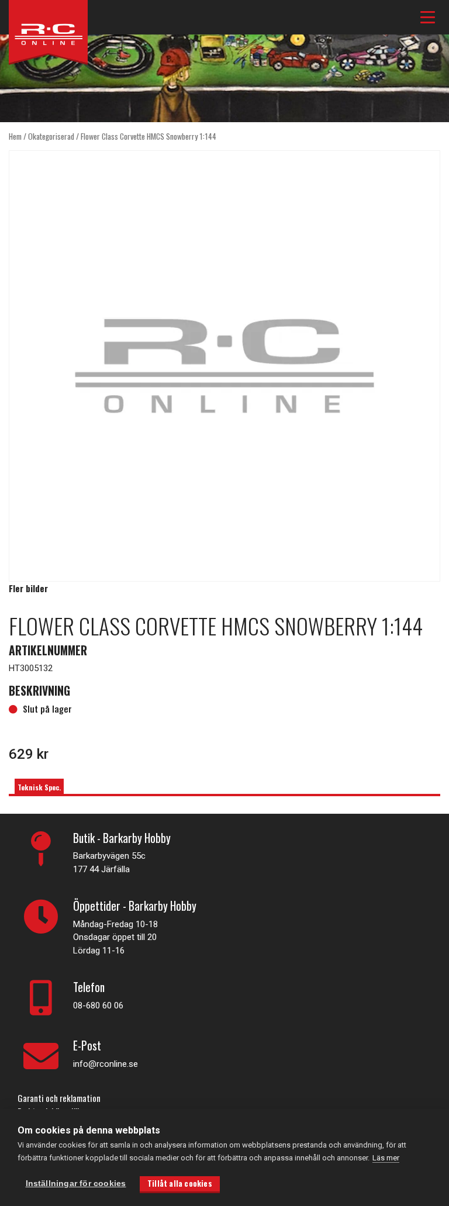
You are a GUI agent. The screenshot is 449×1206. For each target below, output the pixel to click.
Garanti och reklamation (59, 1097)
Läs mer (385, 1157)
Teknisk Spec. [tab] (39, 787)
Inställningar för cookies (76, 1183)
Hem (15, 136)
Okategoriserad (51, 136)
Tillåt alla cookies (179, 1183)
